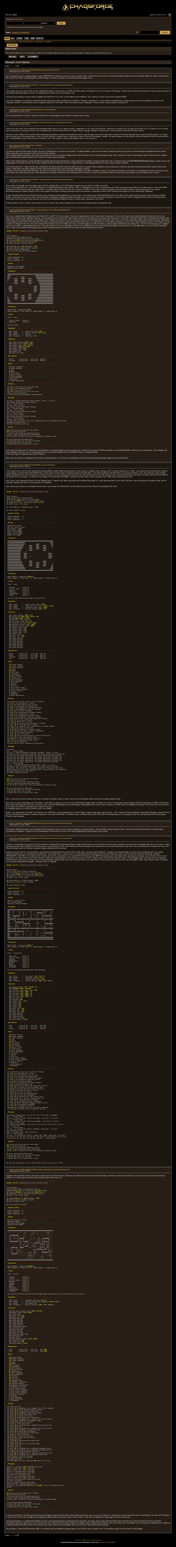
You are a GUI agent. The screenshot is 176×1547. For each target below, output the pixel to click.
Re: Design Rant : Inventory (32, 145)
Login (32, 39)
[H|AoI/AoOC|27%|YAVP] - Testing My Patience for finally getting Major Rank (44, 210)
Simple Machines (96, 1540)
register (20, 19)
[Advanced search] (137, 32)
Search (19, 39)
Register (39, 39)
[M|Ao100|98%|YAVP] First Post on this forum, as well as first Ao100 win (45, 1169)
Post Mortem (13, 70)
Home (7, 39)
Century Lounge (14, 823)
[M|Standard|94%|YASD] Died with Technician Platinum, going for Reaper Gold (45, 838)
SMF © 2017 (86, 1540)
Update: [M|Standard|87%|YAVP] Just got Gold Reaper (37, 465)
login (13, 19)
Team (26, 39)
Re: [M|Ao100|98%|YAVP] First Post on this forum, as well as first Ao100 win (46, 823)
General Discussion (15, 145)
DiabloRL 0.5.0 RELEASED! (20, 32)
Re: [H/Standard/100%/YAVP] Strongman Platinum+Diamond (39, 70)
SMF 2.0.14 (78, 1540)
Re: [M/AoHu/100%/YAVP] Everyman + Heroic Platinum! (37, 109)
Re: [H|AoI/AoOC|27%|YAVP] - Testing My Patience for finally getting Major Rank (46, 85)
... (13, 66)
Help (13, 39)
